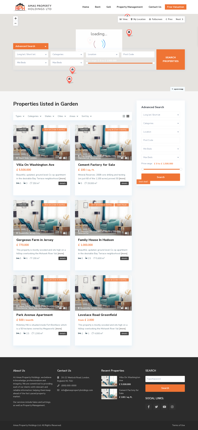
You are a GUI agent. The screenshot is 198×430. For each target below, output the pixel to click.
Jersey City (110, 156)
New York (33, 308)
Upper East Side (26, 306)
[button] (74, 71)
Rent (98, 7)
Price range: (91, 61)
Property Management (130, 7)
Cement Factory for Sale (96, 165)
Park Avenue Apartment (34, 315)
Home (85, 7)
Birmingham (98, 156)
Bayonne (84, 231)
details (63, 183)
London (33, 158)
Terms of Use (178, 425)
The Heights (86, 156)
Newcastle (95, 158)
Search (161, 177)
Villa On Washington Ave (35, 165)
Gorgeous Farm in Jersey (34, 240)
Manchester (83, 158)
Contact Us (155, 7)
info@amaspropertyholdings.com (77, 390)
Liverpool (121, 156)
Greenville (24, 233)
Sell (108, 7)
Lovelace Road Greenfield (97, 315)
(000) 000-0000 (68, 385)
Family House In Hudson (96, 240)
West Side (24, 158)
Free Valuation (175, 7)
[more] (62, 178)
